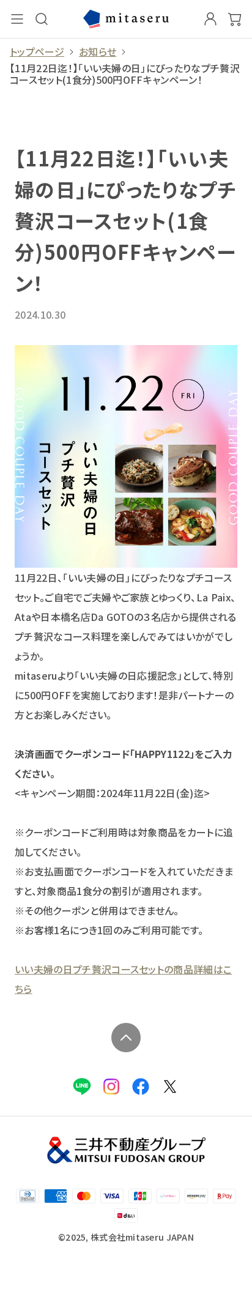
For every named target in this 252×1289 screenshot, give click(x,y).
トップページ (37, 52)
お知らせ (97, 52)
